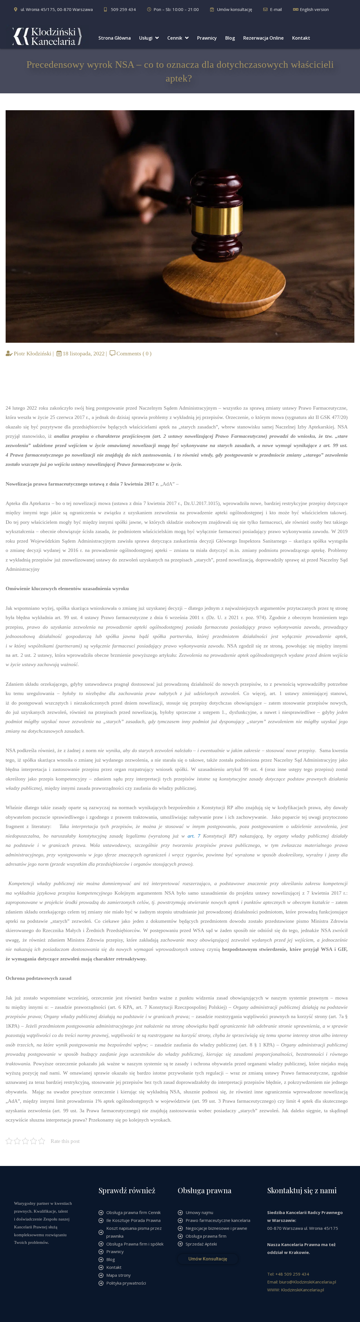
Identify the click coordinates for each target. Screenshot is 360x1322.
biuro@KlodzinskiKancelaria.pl (307, 1282)
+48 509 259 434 (292, 1274)
